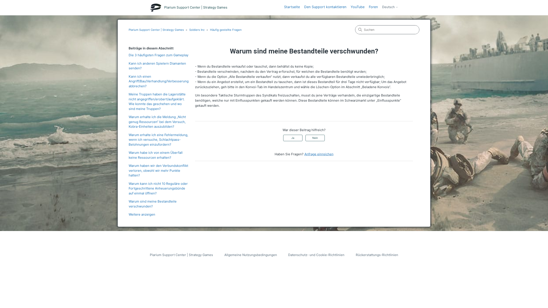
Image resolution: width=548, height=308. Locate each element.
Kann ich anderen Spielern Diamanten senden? (157, 65)
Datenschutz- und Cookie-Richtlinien (316, 255)
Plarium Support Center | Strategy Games (156, 29)
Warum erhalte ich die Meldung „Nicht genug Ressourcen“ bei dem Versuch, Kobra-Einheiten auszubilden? (157, 122)
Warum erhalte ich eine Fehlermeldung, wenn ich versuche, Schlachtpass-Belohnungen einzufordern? (158, 140)
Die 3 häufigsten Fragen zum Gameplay (158, 55)
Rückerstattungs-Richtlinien (377, 255)
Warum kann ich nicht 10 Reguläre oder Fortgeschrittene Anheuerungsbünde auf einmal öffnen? (158, 188)
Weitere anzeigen (142, 214)
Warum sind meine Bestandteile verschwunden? (153, 203)
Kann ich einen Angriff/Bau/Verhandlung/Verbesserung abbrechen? (159, 81)
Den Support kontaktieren (325, 7)
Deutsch (389, 7)
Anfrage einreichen (319, 154)
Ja (292, 137)
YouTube (358, 7)
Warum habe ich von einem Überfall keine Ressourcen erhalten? (156, 155)
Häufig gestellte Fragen (226, 29)
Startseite (292, 7)
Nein (315, 137)
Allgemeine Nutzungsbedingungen (250, 255)
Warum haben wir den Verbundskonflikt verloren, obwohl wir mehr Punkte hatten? (158, 170)
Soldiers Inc (197, 29)
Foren (373, 7)
